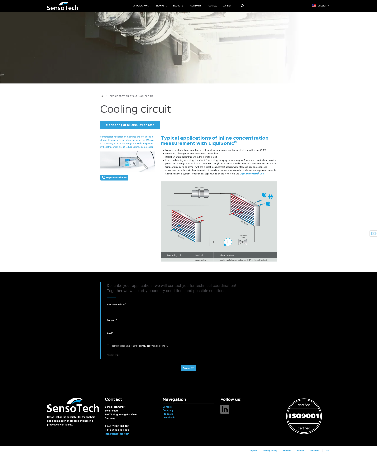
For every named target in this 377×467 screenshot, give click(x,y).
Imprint (253, 450)
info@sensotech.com (117, 433)
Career (227, 6)
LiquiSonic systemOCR (252, 173)
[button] (242, 6)
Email (110, 333)
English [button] (322, 6)
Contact (214, 6)
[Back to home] (62, 6)
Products (168, 413)
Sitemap (287, 450)
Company (112, 320)
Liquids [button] (160, 6)
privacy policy (146, 346)
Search (300, 450)
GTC (328, 450)
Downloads (169, 417)
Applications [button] (141, 6)
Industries (315, 450)
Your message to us (116, 304)
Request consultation (116, 177)
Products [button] (178, 6)
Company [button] (196, 6)
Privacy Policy (270, 450)
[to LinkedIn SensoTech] (224, 409)
